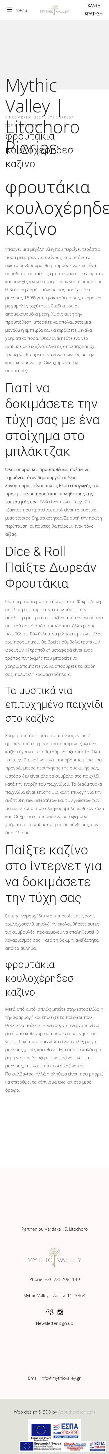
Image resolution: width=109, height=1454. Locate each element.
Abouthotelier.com (76, 1412)
